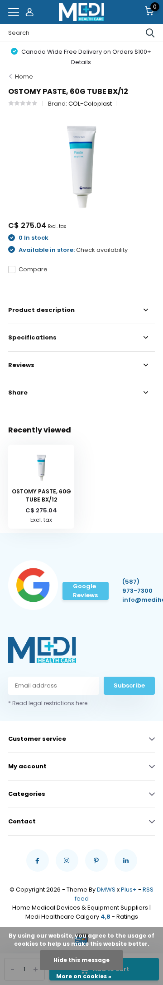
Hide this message (81, 960)
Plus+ (129, 889)
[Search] (150, 32)
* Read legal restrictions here (47, 703)
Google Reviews (85, 590)
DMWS (106, 889)
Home (24, 76)
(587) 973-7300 (137, 586)
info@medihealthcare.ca (138, 599)
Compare (33, 269)
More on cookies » (83, 976)
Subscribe (129, 685)
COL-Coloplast (90, 103)
